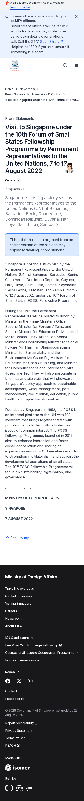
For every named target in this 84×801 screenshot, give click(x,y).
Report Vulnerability (19, 723)
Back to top (19, 538)
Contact (11, 691)
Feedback (12, 699)
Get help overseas (18, 596)
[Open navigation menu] (76, 65)
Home (9, 89)
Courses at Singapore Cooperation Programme (40, 653)
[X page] (19, 681)
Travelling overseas (19, 588)
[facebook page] (7, 681)
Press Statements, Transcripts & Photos (33, 94)
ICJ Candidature (17, 638)
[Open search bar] (65, 65)
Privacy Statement (18, 730)
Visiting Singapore (18, 603)
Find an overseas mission (23, 660)
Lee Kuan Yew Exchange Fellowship (31, 645)
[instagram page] (30, 681)
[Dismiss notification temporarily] (76, 16)
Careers (11, 611)
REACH (10, 745)
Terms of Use (15, 738)
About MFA (13, 626)
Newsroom (27, 89)
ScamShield (49, 41)
